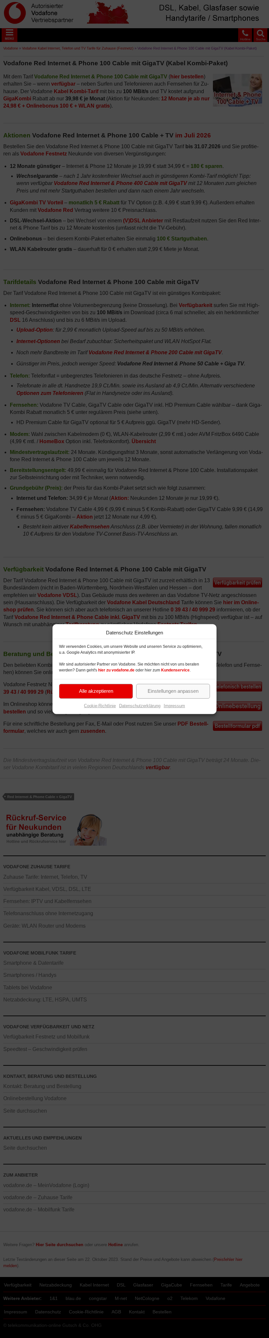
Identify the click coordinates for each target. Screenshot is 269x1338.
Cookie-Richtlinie (100, 705)
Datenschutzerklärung (139, 705)
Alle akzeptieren (96, 691)
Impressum (174, 705)
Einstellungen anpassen (173, 691)
